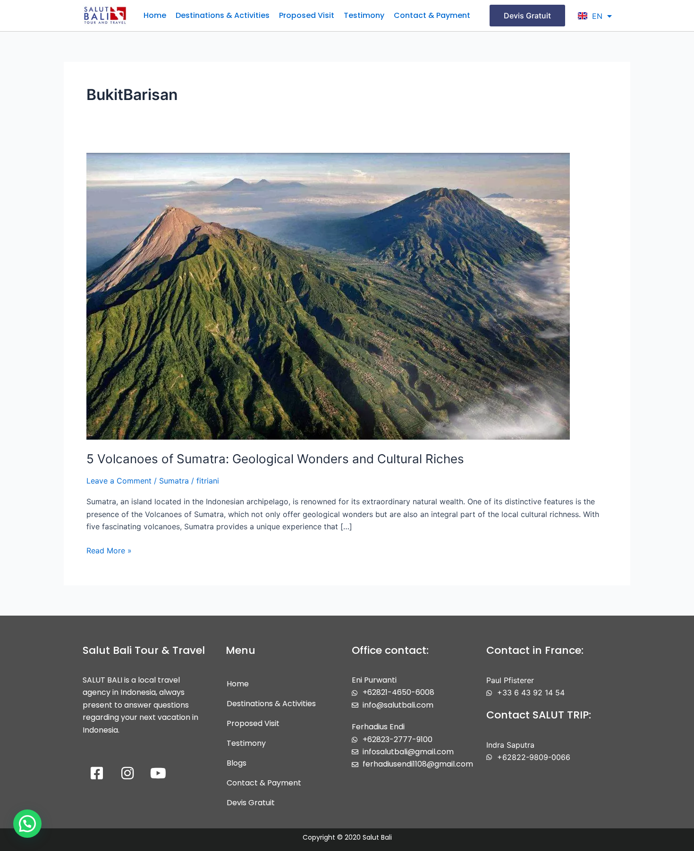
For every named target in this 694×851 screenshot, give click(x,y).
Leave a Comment (119, 480)
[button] (27, 823)
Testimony (364, 15)
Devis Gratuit (251, 802)
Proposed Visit (306, 15)
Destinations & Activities (223, 15)
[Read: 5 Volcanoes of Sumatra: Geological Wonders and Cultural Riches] (328, 295)
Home (155, 15)
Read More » (109, 549)
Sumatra (174, 480)
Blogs (236, 763)
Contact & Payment (432, 15)
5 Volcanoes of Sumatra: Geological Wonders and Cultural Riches (275, 458)
